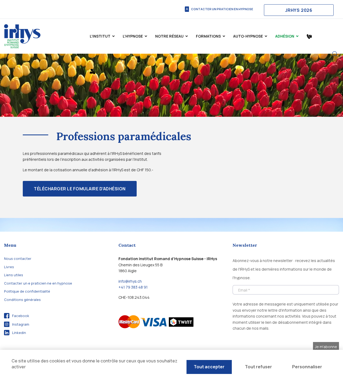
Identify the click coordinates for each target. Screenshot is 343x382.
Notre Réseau (169, 36)
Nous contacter (17, 258)
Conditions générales (22, 299)
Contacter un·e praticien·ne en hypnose (38, 283)
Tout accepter (209, 367)
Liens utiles (13, 274)
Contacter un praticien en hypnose (222, 9)
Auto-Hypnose (248, 36)
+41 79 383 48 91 (133, 287)
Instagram (20, 324)
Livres (9, 266)
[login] (92, 71)
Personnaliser (307, 367)
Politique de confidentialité (27, 291)
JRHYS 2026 (298, 10)
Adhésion (284, 36)
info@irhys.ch (130, 281)
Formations (208, 36)
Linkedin (19, 332)
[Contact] (309, 36)
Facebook (20, 315)
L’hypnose (133, 36)
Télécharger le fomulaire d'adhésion (80, 189)
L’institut (100, 36)
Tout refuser (258, 367)
